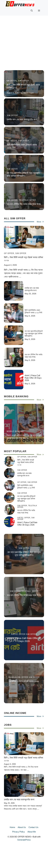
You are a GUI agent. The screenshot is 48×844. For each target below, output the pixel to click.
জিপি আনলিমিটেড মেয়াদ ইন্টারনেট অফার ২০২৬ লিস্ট (33, 311)
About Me (31, 832)
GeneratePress (24, 840)
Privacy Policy (18, 832)
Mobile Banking (15, 431)
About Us (22, 827)
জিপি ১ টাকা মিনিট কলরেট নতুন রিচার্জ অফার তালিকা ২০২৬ (25, 462)
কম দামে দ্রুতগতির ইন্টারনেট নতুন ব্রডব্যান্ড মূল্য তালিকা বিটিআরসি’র (23, 174)
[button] (31, 11)
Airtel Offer (18, 634)
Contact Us (33, 827)
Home (12, 827)
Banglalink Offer (18, 677)
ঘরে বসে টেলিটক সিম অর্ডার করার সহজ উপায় (24, 204)
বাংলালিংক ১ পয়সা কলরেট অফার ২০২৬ (24, 681)
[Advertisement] (24, 45)
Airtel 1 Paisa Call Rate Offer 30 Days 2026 (33, 377)
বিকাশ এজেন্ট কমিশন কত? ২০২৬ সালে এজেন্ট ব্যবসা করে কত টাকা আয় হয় (24, 437)
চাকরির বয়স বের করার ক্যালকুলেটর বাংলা (22, 119)
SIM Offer (23, 81)
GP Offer (12, 81)
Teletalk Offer (27, 200)
